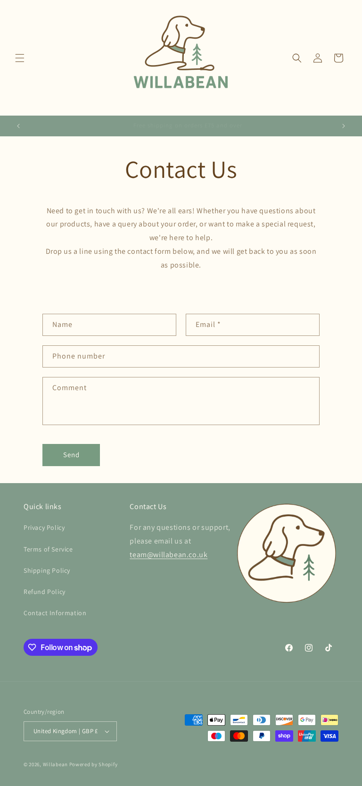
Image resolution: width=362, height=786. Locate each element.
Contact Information (55, 613)
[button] (19, 58)
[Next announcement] (343, 126)
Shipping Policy (47, 570)
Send (71, 454)
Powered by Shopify (93, 764)
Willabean (55, 764)
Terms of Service (48, 549)
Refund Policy (45, 591)
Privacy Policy (44, 527)
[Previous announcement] (18, 126)
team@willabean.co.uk (168, 555)
